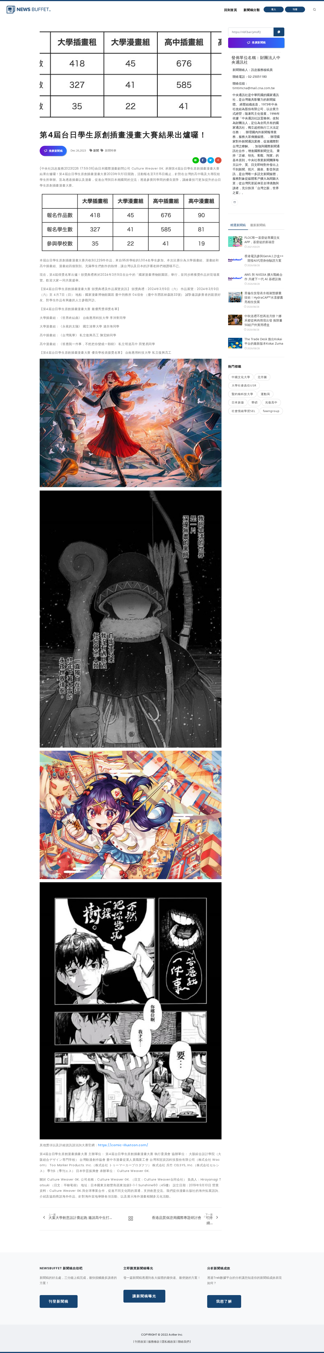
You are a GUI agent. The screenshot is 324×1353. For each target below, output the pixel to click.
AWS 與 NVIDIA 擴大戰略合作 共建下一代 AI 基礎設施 (263, 276)
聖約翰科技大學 (242, 394)
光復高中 (271, 402)
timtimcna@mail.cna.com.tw (254, 88)
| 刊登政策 (140, 1342)
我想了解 (224, 1301)
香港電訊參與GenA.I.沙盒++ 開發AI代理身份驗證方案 (263, 258)
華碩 (254, 402)
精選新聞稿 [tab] (238, 225)
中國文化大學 (241, 377)
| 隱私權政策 (168, 1342)
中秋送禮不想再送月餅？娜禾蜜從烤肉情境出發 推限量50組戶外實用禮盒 (263, 320)
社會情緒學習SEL (243, 411)
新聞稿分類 (252, 10)
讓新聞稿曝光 (144, 1296)
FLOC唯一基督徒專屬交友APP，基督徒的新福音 (262, 239)
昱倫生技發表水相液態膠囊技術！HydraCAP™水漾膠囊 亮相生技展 (263, 297)
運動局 (265, 394)
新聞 (96, 150)
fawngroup (271, 411)
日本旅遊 (238, 402)
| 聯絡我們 (183, 1342)
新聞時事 (110, 150)
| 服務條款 (153, 1342)
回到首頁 (230, 10)
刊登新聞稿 (59, 1301)
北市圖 (262, 377)
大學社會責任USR (244, 385)
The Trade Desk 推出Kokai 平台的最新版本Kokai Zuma (263, 341)
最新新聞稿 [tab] (258, 225)
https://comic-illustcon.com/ (123, 1145)
